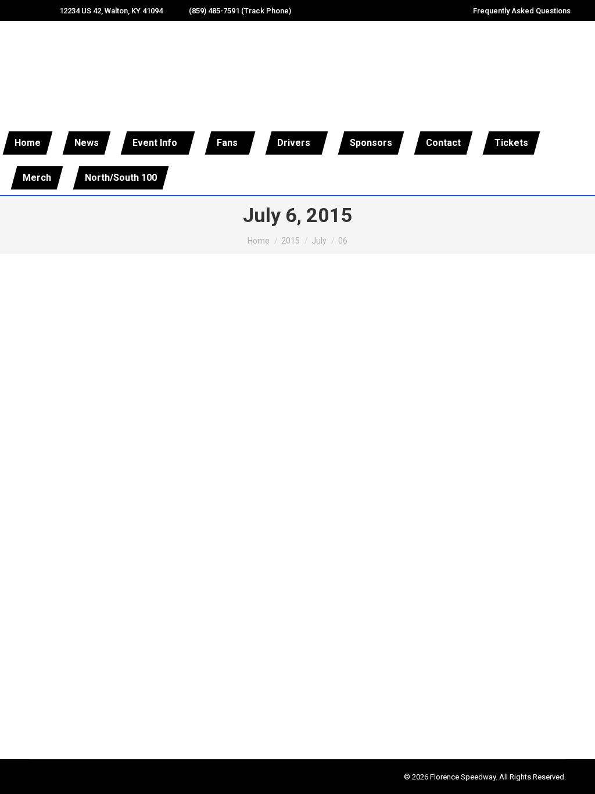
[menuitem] (28, 143)
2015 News (44, 669)
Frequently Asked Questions (522, 10)
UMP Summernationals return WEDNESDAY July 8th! (164, 647)
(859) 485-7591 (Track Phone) (240, 10)
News (76, 669)
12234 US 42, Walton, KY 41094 (111, 10)
